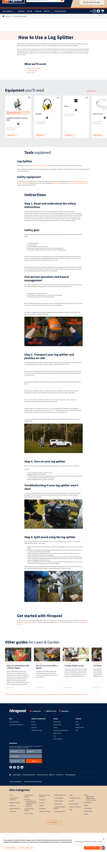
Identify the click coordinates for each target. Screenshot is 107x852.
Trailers (86, 795)
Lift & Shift (41, 802)
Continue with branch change (93, 848)
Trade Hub (38, 11)
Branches (65, 711)
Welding (86, 805)
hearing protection (76, 181)
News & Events (57, 733)
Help (77, 730)
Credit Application (58, 739)
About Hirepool (57, 722)
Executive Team (57, 724)
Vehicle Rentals (17, 775)
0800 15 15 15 (51, 711)
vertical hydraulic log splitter (38, 165)
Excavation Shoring (42, 775)
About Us (47, 11)
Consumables (12, 811)
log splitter (25, 622)
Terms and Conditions (15, 781)
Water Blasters (88, 802)
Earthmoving (27, 799)
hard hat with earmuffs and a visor (78, 183)
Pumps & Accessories (59, 811)
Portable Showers (58, 801)
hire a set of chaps (72, 258)
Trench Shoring (88, 808)
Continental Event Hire (29, 775)
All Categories (52, 822)
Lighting (41, 805)
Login (77, 722)
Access (11, 795)
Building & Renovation (14, 802)
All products (91, 91)
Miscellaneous (42, 808)
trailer (32, 622)
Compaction (12, 805)
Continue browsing (10, 848)
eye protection (56, 183)
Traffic (70, 809)
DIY (12, 16)
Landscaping (42, 799)
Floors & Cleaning (28, 813)
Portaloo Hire (59, 775)
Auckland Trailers (90, 796)
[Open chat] (102, 847)
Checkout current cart (26, 848)
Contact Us (37, 711)
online (58, 622)
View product (11, 135)
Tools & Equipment (73, 804)
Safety (70, 795)
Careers (56, 727)
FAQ (55, 736)
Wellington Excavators (31, 803)
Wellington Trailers (90, 798)
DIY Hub (29, 11)
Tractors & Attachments (75, 807)
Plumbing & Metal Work (60, 795)
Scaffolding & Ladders (74, 798)
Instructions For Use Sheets (16, 724)
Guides (7, 16)
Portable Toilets (58, 804)
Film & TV (51, 775)
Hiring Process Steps (36, 730)
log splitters (61, 51)
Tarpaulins (71, 801)
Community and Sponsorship (61, 730)
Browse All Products (14, 722)
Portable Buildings (58, 798)
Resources (34, 727)
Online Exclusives (60, 11)
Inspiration (21, 11)
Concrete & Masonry (14, 808)
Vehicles (86, 814)
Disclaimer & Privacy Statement (33, 781)
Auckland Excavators (31, 801)
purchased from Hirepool (63, 256)
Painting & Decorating (44, 811)
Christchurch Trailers (91, 800)
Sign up (77, 724)
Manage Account (80, 727)
